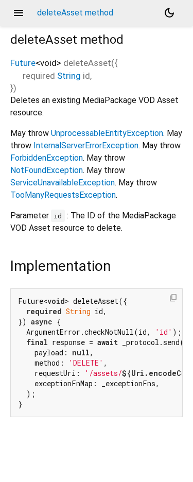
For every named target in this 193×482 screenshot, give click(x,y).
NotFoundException (46, 170)
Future (23, 63)
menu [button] (18, 13)
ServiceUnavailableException (62, 182)
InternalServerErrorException (85, 145)
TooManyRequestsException (63, 195)
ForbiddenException (46, 158)
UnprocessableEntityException (107, 133)
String (69, 76)
